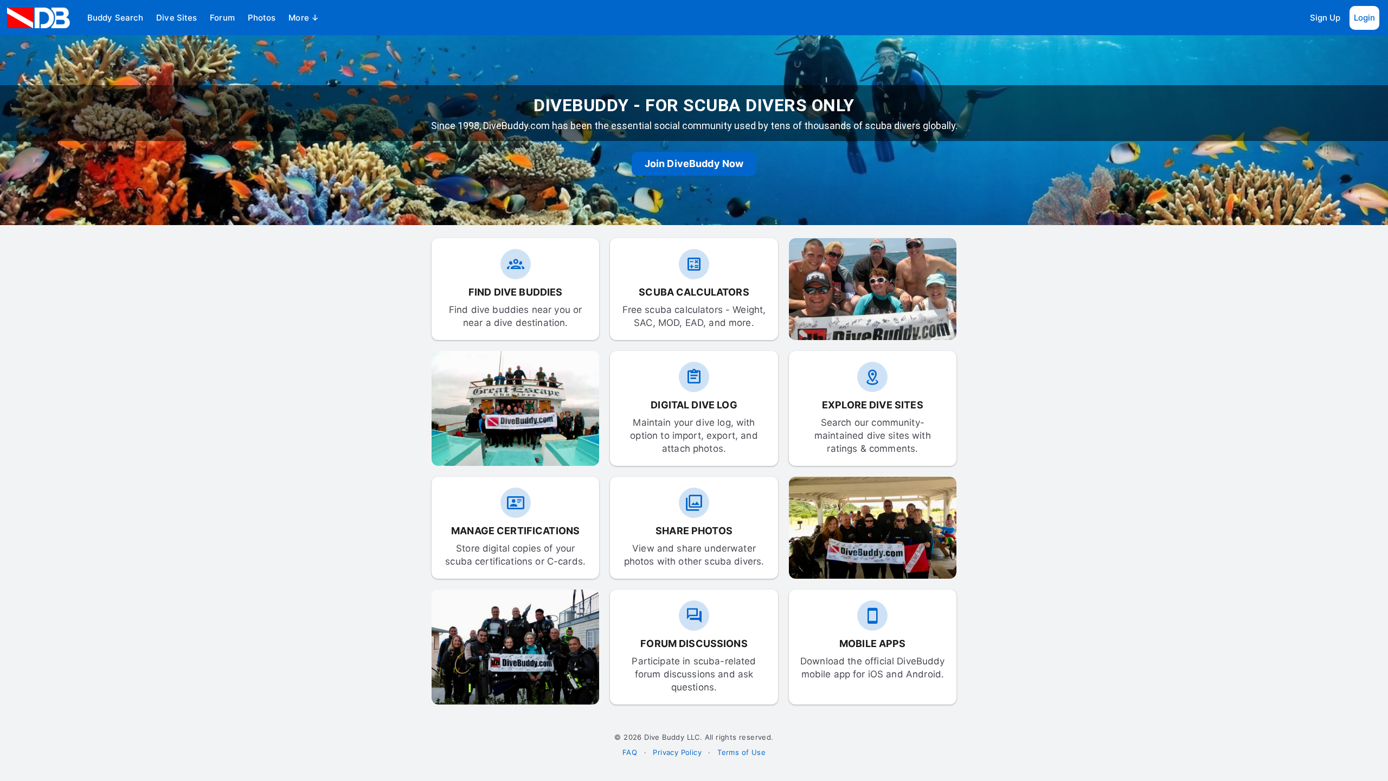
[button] (115, 18)
